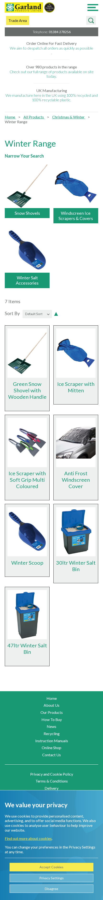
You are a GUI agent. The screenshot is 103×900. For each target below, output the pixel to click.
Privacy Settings (51, 878)
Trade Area (17, 20)
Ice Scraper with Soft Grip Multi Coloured (27, 479)
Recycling (52, 733)
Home (10, 117)
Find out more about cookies (28, 838)
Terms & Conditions (51, 781)
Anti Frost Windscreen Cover (76, 479)
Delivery (51, 788)
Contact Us (51, 754)
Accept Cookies (51, 867)
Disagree (51, 889)
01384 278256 (60, 32)
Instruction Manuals (51, 740)
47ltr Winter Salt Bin (27, 648)
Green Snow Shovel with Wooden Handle (27, 390)
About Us (51, 705)
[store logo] (24, 8)
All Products (34, 117)
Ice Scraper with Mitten (75, 387)
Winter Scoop (27, 562)
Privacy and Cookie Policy (51, 774)
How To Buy (51, 719)
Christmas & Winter (68, 117)
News (51, 726)
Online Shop (51, 747)
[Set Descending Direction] (56, 313)
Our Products (51, 712)
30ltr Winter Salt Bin (76, 565)
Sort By (12, 313)
